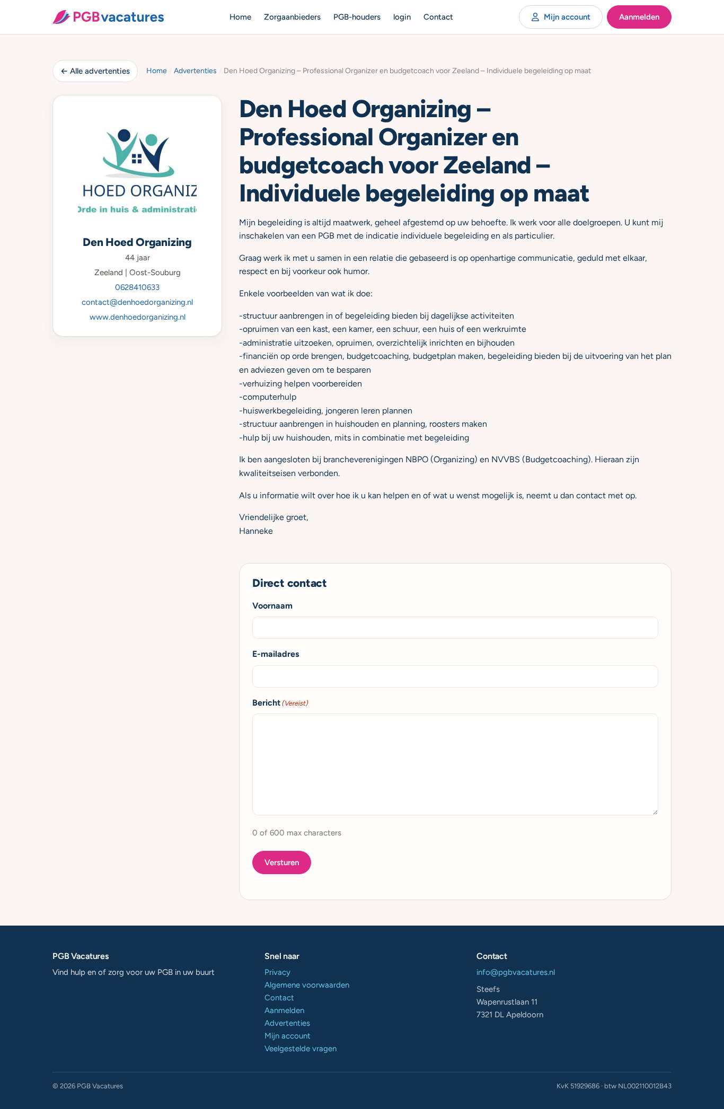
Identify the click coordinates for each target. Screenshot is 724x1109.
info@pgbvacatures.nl (515, 972)
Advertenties (195, 70)
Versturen (281, 862)
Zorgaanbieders (292, 17)
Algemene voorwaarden (306, 985)
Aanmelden (639, 17)
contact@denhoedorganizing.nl (137, 302)
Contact (438, 17)
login (402, 17)
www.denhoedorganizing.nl (138, 317)
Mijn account (567, 17)
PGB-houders (357, 17)
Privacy (277, 972)
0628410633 (137, 287)
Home (240, 17)
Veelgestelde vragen (300, 1048)
